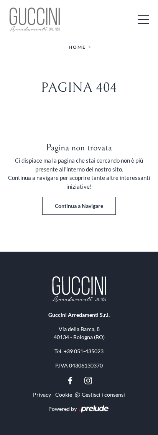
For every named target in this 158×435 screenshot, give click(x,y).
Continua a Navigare (79, 206)
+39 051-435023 (84, 351)
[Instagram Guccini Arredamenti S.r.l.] (88, 379)
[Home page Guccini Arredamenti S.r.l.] (79, 19)
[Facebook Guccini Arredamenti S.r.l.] (71, 379)
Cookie (63, 394)
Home (77, 47)
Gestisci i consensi (103, 394)
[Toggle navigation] (143, 19)
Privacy (42, 394)
